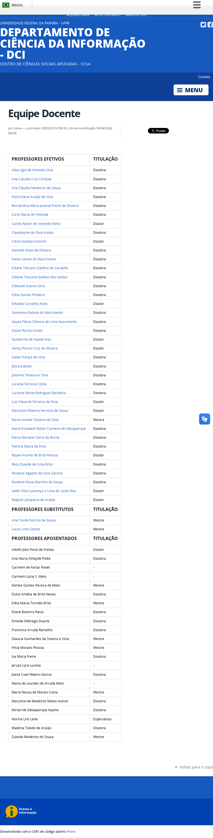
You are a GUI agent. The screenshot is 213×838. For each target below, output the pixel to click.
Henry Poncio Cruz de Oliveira (35, 348)
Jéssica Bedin (22, 366)
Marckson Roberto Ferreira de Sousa (40, 410)
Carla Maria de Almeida (30, 214)
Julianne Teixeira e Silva (30, 375)
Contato (204, 76)
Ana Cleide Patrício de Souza (34, 520)
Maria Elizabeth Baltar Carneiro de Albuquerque (49, 428)
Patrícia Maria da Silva (29, 446)
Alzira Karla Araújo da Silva (32, 196)
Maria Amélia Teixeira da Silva (35, 419)
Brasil (17, 5)
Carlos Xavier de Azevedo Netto (36, 223)
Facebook (210, 24)
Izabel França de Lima (28, 357)
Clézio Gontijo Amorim (29, 241)
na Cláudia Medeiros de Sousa (36, 188)
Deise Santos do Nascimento (34, 259)
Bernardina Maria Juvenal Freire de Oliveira (45, 205)
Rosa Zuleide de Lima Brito (32, 464)
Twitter (203, 24)
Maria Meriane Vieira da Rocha (35, 437)
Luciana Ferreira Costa (29, 384)
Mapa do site (136, 15)
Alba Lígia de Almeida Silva (32, 170)
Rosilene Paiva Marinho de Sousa (37, 482)
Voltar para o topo (196, 767)
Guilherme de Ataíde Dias (31, 339)
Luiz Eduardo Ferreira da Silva (35, 401)
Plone (71, 831)
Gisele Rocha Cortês (27, 330)
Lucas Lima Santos (26, 529)
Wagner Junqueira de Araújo (33, 499)
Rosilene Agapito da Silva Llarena (37, 473)
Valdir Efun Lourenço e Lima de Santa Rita (44, 491)
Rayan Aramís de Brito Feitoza (35, 455)
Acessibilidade (78, 15)
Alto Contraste (108, 15)
